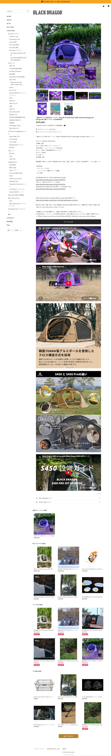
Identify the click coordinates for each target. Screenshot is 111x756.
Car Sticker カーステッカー (17, 189)
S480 (10, 106)
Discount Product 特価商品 (16, 195)
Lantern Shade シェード (16, 192)
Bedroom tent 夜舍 (16, 82)
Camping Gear (12, 162)
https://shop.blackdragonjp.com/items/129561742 (50, 184)
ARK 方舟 (12, 66)
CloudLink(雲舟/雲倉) (15, 68)
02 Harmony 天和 (14, 39)
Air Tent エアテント (13, 34)
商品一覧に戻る (68, 736)
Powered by (66, 754)
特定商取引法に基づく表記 (53, 748)
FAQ (8, 225)
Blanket (11, 147)
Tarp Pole (12, 159)
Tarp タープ (11, 150)
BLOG (9, 23)
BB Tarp (11, 153)
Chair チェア (13, 170)
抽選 (9, 214)
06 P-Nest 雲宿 (13, 47)
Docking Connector (15, 71)
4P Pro (11, 87)
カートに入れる (68, 222)
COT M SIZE (13, 139)
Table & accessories (15, 178)
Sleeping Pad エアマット (16, 145)
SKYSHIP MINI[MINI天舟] (17, 117)
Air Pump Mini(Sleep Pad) (18, 57)
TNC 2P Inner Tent (16, 84)
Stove (11, 176)
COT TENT (12, 142)
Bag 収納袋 (12, 165)
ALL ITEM (10, 27)
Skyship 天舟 (13, 114)
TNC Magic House (15, 125)
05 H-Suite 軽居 (14, 45)
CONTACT (10, 218)
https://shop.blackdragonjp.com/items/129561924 (50, 189)
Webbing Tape (13, 181)
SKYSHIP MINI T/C (15, 120)
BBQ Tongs (12, 167)
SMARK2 (12, 123)
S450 (10, 98)
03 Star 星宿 (12, 42)
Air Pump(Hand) (15, 60)
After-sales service (13, 198)
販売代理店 (10, 221)
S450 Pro (12, 101)
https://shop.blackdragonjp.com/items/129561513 (50, 180)
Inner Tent (12, 79)
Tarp (10, 156)
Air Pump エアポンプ (15, 50)
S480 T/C (12, 109)
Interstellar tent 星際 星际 (17, 77)
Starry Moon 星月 (14, 112)
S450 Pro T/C (13, 103)
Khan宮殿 (12, 74)
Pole (10, 201)
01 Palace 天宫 (13, 36)
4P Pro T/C (12, 90)
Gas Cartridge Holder (16, 173)
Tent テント (11, 63)
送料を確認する (52, 129)
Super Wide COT (14, 136)
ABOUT (9, 20)
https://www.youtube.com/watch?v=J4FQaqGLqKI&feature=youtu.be (57, 200)
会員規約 (64, 748)
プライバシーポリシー (39, 748)
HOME (9, 16)
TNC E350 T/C (14, 128)
